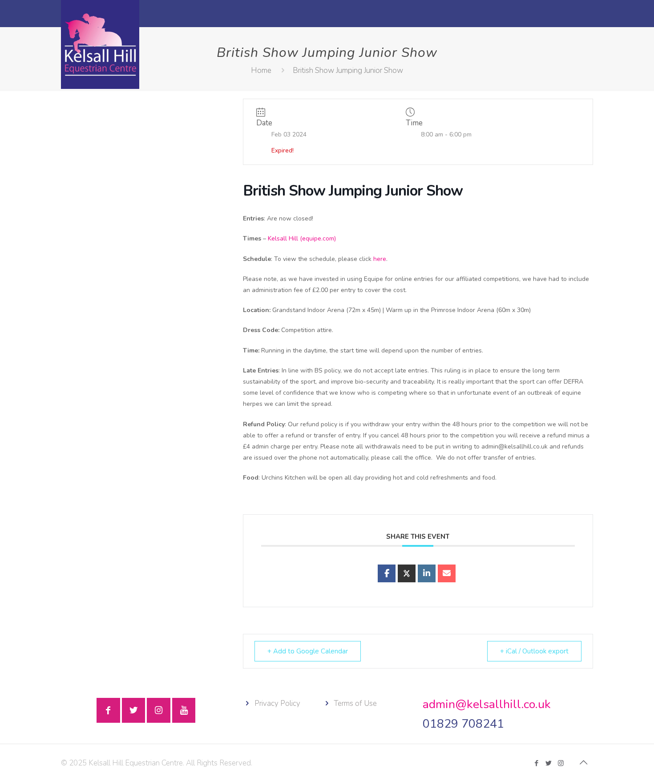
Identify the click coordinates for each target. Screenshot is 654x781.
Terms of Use (355, 703)
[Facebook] (536, 763)
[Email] (447, 573)
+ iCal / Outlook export (534, 651)
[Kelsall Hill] (100, 44)
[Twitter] (548, 763)
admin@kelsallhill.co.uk (487, 704)
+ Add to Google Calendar (307, 651)
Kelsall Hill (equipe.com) (302, 238)
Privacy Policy (277, 703)
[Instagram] (560, 763)
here (379, 259)
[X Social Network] (407, 573)
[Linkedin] (427, 573)
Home (261, 70)
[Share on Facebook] (387, 573)
